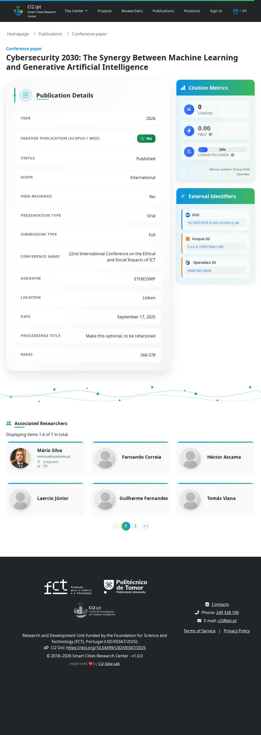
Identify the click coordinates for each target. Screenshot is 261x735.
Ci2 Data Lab (109, 663)
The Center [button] (75, 10)
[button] (210, 134)
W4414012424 (199, 270)
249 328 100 (227, 612)
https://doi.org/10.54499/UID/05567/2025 (106, 647)
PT (244, 10)
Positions (192, 10)
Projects (105, 10)
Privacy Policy (237, 631)
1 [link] (125, 526)
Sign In (216, 10)
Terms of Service (199, 631)
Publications (163, 10)
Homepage (18, 34)
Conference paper (89, 34)
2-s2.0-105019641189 (205, 246)
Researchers (132, 10)
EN (235, 10)
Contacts (220, 604)
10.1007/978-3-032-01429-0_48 (213, 222)
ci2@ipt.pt (227, 620)
